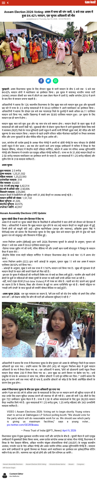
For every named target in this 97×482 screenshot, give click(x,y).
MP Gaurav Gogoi (9, 468)
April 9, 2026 (69, 430)
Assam (71, 464)
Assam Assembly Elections (12, 464)
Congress (80, 464)
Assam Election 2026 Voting (36, 464)
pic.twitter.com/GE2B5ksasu (23, 424)
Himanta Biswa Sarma (57, 464)
